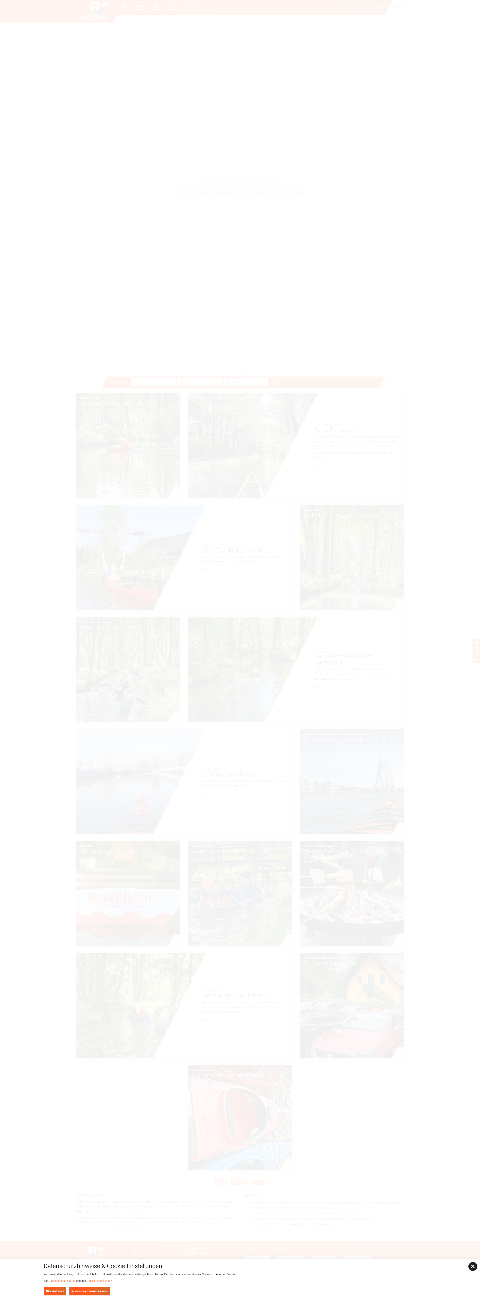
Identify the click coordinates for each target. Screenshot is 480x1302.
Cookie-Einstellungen (99, 1280)
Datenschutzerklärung (62, 1280)
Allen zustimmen (55, 1291)
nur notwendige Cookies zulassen (89, 1291)
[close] (472, 1266)
